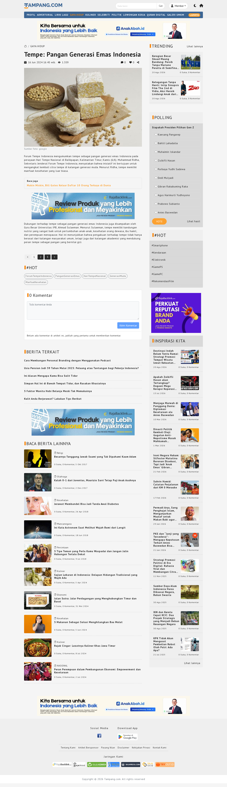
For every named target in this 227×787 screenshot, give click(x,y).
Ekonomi (62, 594)
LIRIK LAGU (61, 14)
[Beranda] (201, 6)
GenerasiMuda (118, 275)
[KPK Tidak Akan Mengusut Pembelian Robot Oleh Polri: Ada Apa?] (190, 644)
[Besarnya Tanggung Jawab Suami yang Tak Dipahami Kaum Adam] (38, 458)
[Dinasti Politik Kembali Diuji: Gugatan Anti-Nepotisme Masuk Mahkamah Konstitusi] (190, 435)
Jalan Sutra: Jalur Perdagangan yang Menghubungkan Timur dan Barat (95, 600)
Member (179, 5)
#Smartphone (160, 245)
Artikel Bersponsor (88, 747)
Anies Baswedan (168, 212)
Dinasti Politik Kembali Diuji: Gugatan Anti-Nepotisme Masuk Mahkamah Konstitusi (164, 435)
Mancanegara (64, 524)
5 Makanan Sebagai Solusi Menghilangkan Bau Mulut (88, 622)
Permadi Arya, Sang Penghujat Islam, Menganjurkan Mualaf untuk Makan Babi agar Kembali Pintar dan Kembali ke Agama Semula (165, 513)
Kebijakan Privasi (141, 747)
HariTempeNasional (95, 275)
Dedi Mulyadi (165, 177)
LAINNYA (194, 14)
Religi (60, 453)
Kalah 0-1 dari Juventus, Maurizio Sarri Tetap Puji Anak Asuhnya (95, 480)
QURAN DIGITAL (156, 14)
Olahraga (62, 476)
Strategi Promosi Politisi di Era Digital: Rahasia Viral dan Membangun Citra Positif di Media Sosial (164, 565)
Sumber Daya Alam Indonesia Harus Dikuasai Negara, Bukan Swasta (165, 591)
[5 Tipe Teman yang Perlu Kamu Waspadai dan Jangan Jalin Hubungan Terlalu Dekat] (38, 552)
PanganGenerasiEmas (68, 275)
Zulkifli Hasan (166, 160)
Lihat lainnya (195, 46)
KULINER (90, 14)
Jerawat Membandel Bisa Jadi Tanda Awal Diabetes (86, 504)
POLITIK (117, 14)
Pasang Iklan (108, 747)
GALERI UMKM (175, 14)
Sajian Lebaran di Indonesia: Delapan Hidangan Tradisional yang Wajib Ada (95, 576)
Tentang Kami (68, 747)
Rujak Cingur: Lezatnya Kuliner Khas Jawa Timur (84, 645)
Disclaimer (123, 747)
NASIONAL (62, 665)
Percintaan (62, 547)
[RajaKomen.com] (96, 764)
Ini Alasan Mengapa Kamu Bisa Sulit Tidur (51, 375)
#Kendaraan (159, 252)
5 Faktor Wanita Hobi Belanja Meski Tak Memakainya (58, 391)
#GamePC (157, 274)
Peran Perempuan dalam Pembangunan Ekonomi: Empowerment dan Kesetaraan (97, 671)
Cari (161, 5)
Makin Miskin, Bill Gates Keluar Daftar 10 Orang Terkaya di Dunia (69, 185)
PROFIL (31, 14)
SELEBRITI (104, 14)
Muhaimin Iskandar (169, 151)
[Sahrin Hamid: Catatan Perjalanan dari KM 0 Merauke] (190, 487)
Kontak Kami (160, 747)
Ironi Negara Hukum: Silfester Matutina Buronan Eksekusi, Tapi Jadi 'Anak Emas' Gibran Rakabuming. (166, 461)
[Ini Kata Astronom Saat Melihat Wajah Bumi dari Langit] (38, 529)
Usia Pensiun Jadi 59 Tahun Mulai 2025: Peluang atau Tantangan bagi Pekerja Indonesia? (81, 368)
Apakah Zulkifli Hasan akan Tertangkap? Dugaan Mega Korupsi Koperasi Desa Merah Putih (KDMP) (164, 383)
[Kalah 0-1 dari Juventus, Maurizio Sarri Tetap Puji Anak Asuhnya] (38, 482)
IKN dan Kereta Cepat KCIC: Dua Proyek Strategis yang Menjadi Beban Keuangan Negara (166, 618)
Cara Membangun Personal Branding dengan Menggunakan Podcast (67, 360)
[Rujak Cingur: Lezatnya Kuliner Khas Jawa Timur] (38, 647)
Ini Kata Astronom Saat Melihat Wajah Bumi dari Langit (90, 527)
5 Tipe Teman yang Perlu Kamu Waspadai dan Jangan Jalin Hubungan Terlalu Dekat (91, 553)
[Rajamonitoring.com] (113, 764)
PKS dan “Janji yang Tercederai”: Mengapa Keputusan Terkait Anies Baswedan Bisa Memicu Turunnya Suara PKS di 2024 (166, 539)
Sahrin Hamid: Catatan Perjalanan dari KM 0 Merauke (165, 484)
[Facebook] (99, 735)
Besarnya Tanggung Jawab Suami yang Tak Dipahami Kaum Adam (95, 456)
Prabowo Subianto (169, 203)
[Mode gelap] (195, 6)
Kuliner (61, 571)
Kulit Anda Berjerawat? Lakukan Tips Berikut (53, 398)
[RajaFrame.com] (79, 764)
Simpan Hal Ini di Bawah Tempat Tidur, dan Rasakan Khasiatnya (65, 383)
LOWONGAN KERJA (134, 14)
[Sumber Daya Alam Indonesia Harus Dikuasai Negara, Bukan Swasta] (190, 591)
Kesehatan (62, 500)
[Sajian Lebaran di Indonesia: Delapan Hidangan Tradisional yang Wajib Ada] (38, 576)
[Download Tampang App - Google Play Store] (128, 736)
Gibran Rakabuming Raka (173, 186)
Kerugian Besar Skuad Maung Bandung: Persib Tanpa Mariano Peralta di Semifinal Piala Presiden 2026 (165, 62)
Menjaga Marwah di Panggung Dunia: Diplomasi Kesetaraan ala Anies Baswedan (165, 409)
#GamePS (157, 266)
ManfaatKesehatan (36, 282)
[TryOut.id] (164, 764)
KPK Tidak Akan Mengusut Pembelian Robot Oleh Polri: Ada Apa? (164, 644)
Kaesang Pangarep (169, 134)
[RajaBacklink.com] (62, 764)
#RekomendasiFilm (163, 281)
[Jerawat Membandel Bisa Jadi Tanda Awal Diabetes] (38, 505)
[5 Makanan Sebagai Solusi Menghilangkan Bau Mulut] (38, 623)
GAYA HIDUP (77, 14)
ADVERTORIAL (45, 14)
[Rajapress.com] (130, 764)
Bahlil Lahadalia (168, 143)
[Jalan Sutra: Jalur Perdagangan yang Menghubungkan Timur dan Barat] (38, 600)
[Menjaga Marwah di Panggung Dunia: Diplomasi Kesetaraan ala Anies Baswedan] (190, 408)
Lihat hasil (193, 221)
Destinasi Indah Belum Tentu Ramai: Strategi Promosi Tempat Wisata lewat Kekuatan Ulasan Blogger (166, 356)
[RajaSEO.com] (148, 764)
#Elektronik (159, 259)
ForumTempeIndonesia (39, 275)
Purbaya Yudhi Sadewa (171, 169)
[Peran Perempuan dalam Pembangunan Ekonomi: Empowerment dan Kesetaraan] (38, 671)
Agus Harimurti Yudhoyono (174, 195)
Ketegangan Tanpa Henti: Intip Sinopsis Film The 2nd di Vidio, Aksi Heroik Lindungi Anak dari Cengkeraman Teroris (165, 88)
